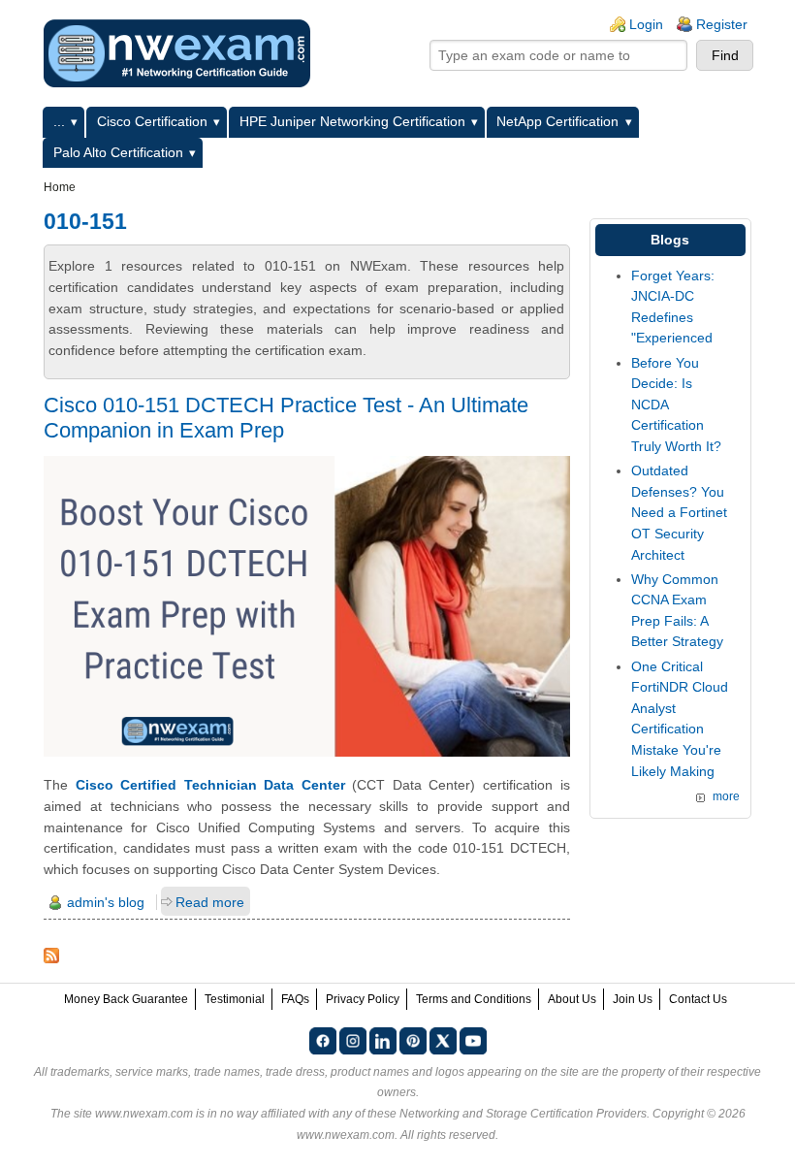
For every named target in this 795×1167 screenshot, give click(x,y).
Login (646, 24)
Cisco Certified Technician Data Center (210, 785)
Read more (209, 902)
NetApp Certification (557, 121)
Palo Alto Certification (118, 152)
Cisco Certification (152, 121)
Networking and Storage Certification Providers (523, 1113)
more (726, 796)
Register (721, 24)
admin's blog (105, 902)
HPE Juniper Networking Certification (352, 121)
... (59, 121)
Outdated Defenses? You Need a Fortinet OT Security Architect (679, 512)
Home (60, 187)
